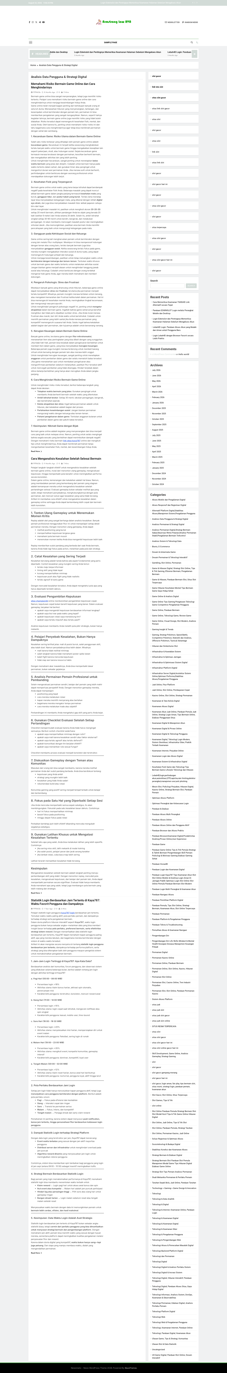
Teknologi (156, 1193)
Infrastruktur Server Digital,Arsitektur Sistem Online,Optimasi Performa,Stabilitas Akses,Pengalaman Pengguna (171, 676)
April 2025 (156, 451)
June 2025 (156, 441)
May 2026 (156, 381)
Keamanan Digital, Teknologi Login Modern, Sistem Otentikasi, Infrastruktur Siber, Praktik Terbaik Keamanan (171, 742)
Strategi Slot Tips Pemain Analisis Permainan (172, 1172)
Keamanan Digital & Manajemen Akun (168, 723)
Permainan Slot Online (162, 977)
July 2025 (156, 435)
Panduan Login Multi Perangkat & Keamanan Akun (174, 889)
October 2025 (158, 419)
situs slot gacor (159, 206)
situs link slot (158, 162)
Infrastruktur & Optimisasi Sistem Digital (169, 662)
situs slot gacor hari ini (162, 260)
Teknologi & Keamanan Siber (164, 1229)
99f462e (37, 92)
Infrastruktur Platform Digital (164, 668)
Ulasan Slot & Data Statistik (164, 1344)
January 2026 (158, 403)
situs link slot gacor (161, 108)
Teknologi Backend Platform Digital (167, 1251)
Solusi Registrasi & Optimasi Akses (167, 1139)
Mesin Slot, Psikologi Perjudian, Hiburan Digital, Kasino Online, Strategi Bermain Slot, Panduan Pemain (173, 790)
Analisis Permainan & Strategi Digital (168, 524)
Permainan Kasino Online (163, 958)
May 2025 (156, 446)
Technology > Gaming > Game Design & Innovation (174, 1188)
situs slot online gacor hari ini (165, 1048)
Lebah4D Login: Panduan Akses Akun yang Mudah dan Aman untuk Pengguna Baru (145, 3)
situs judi (156, 1004)
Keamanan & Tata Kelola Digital (166, 701)
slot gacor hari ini (159, 184)
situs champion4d (39, 601)
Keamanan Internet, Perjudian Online (168, 751)
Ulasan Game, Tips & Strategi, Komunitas (170, 1338)
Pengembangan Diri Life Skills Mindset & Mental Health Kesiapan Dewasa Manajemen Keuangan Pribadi (173, 944)
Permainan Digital (160, 952)
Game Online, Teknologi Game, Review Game (171, 616)
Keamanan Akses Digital (163, 706)
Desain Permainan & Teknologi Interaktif (169, 557)
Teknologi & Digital (160, 1204)
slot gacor (156, 130)
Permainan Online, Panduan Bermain (168, 963)
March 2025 (157, 457)
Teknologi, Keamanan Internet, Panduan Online (172, 1328)
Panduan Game (158, 844)
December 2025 (159, 408)
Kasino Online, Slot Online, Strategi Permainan (172, 695)
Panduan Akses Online (162, 820)
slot (154, 1062)
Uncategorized (158, 1349)
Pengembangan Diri (160, 935)
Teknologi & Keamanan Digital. (165, 1224)
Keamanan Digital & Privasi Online (167, 728)
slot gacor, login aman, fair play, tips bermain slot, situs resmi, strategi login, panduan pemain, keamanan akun (173, 1086)
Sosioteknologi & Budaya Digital (166, 1144)
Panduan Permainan (160, 914)
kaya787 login (68, 913)
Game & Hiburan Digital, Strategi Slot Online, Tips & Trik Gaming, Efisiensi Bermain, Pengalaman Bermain (173, 571)
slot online (156, 1106)
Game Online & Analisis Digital (165, 596)
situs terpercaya (159, 227)
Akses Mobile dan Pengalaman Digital (168, 500)
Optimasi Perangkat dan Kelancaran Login (170, 803)
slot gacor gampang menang (164, 1073)
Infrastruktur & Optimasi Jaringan (166, 657)
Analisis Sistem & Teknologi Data (166, 541)
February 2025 (158, 462)
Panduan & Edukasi (160, 809)
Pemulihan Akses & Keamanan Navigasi (169, 930)
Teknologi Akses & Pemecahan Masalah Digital (173, 1245)
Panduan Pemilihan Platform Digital (167, 900)
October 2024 (158, 484)
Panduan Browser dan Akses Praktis (168, 830)
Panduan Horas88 (160, 864)
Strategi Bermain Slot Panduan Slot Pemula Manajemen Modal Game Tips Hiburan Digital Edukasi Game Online (172, 1163)
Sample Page (110, 42)
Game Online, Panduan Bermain (165, 610)
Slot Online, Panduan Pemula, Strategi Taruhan (172, 1128)
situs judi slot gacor (161, 1015)
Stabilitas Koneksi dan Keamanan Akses (169, 1149)
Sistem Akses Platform (162, 999)
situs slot (156, 119)
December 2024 (159, 473)
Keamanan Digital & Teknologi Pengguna (169, 734)
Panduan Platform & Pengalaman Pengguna (171, 919)
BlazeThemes (131, 1368)
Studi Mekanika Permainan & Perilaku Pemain (172, 1177)
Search (154, 280)
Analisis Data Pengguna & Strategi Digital (170, 519)
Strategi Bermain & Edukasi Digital (167, 1155)
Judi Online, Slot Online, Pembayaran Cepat (171, 690)
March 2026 (157, 392)
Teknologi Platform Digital (163, 1311)
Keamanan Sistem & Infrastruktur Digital (169, 761)
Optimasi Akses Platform (163, 798)
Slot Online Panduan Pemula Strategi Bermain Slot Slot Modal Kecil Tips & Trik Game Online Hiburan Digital (174, 1114)
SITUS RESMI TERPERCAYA (164, 1026)
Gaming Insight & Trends (162, 629)
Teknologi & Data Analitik (163, 1199)
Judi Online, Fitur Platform (163, 684)
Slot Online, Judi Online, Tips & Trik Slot (169, 1122)
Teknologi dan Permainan (163, 1256)
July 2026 (156, 370)
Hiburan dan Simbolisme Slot (165, 646)
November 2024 (159, 479)
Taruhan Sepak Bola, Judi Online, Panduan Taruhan (174, 1183)
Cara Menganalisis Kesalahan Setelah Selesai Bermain (66, 458)
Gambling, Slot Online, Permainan (166, 563)
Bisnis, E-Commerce (161, 546)
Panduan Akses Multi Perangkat (166, 814)
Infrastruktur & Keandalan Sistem (166, 651)
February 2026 (158, 397)
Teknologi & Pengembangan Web (166, 1240)
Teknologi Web (158, 1317)
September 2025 (159, 424)
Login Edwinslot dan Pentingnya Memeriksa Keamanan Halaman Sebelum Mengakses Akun (75, 52)
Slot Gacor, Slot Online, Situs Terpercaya (169, 1095)
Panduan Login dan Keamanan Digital (168, 869)
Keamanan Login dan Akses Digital (167, 756)
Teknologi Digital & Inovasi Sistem (167, 1272)
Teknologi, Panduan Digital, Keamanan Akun (171, 1333)
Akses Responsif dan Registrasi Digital (169, 505)
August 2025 (157, 430)
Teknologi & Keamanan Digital (165, 1218)
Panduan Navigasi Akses (163, 894)
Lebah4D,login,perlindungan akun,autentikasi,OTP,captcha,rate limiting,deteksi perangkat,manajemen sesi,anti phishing (173, 778)
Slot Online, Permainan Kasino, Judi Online (170, 1133)
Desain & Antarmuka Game (164, 552)
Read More (35, 451)
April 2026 (156, 386)
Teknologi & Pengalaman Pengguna (167, 1234)
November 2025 (159, 413)
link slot (155, 152)
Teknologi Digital (159, 1261)
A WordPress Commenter (163, 354)
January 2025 (158, 468)
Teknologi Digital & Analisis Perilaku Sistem (171, 1267)
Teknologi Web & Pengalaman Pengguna (169, 1322)
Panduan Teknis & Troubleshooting (167, 925)
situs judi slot (158, 1010)
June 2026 (156, 375)
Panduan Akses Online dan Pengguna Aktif (170, 825)
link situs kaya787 (72, 440)
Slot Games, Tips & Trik (162, 1100)
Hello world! (184, 354)
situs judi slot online (161, 1021)
